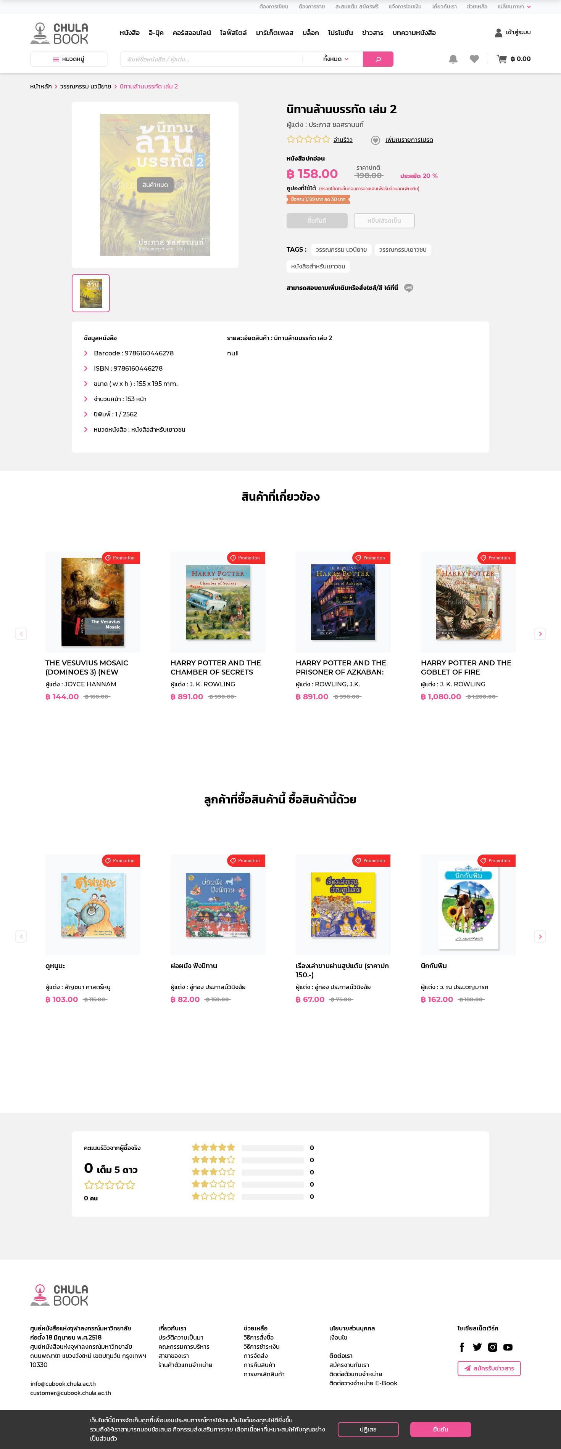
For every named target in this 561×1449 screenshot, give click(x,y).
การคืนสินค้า (259, 1365)
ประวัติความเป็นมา (180, 1337)
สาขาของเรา (173, 1355)
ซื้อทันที (317, 220)
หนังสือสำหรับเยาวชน (318, 266)
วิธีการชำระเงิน (262, 1346)
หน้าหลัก (41, 86)
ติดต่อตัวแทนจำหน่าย (355, 1374)
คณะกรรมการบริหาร (184, 1346)
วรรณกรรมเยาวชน (403, 249)
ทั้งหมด (332, 59)
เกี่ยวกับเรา (172, 1328)
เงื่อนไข (338, 1337)
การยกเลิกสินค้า (264, 1374)
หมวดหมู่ (73, 59)
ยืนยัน (440, 1429)
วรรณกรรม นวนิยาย (341, 249)
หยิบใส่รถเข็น (384, 220)
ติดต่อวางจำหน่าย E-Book (363, 1383)
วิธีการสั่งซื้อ (259, 1337)
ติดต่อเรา (341, 1355)
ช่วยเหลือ (256, 1328)
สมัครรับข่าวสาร (494, 1368)
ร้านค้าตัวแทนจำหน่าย (185, 1365)
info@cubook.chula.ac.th (63, 1383)
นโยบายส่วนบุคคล (352, 1328)
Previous (21, 634)
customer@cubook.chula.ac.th (70, 1392)
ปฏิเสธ (368, 1429)
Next (540, 634)
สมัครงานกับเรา (349, 1365)
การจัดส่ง (256, 1355)
